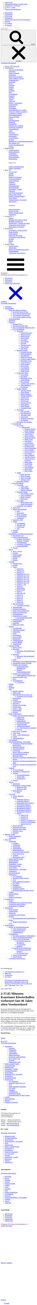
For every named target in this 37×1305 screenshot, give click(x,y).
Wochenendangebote (15, 115)
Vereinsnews (13, 201)
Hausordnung (13, 159)
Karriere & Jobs (14, 211)
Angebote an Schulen (15, 113)
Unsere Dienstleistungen (16, 145)
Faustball (11, 85)
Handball (11, 91)
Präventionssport (14, 120)
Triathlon (11, 98)
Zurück (3, 1038)
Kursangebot (13, 124)
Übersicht (12, 133)
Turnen (11, 99)
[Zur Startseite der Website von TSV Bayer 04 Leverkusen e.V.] (14, 275)
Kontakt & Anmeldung (16, 127)
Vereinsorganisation (15, 179)
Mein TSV (4, 1041)
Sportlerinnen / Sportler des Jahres (19, 223)
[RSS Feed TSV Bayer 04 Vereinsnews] (17, 19)
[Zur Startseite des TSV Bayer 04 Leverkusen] (12, 66)
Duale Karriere (13, 232)
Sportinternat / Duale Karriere (18, 230)
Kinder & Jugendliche (15, 77)
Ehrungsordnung (14, 157)
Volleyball (12, 101)
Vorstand (11, 182)
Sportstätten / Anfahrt (15, 189)
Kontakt (9, 25)
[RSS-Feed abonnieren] (12, 283)
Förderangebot (13, 234)
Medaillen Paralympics (16, 221)
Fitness (11, 119)
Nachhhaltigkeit (14, 251)
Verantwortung (13, 246)
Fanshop (9, 23)
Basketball (12, 82)
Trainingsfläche (13, 134)
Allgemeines (12, 248)
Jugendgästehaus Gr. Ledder (17, 110)
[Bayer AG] (9, 2)
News (10, 242)
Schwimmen (12, 108)
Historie (11, 175)
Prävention (12, 71)
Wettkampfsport (14, 80)
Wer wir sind (13, 172)
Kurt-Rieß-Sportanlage (16, 193)
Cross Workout (13, 138)
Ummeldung (12, 153)
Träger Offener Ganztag (16, 78)
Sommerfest (12, 214)
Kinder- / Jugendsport (15, 103)
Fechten (11, 87)
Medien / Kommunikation (17, 196)
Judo (10, 92)
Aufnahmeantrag (14, 150)
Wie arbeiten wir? (14, 143)
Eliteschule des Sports (15, 235)
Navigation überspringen (8, 63)
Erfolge (11, 218)
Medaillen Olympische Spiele (18, 220)
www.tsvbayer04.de (13, 1125)
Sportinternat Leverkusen (16, 227)
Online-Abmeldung (15, 168)
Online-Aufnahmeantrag (16, 166)
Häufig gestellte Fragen (16, 213)
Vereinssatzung (13, 155)
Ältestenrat (12, 184)
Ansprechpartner (14, 180)
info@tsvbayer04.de (12, 1123)
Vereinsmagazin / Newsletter (17, 200)
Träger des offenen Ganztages (18, 112)
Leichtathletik (13, 94)
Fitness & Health (14, 73)
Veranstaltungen (14, 129)
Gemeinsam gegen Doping (17, 225)
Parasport (12, 96)
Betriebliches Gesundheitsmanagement (21, 141)
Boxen (11, 84)
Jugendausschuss (14, 186)
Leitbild (11, 173)
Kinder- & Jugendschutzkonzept (19, 249)
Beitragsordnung (14, 152)
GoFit (10, 131)
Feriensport (12, 75)
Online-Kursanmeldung (16, 70)
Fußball (11, 89)
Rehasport (12, 122)
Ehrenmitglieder (14, 187)
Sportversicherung (14, 209)
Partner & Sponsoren (15, 177)
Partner (11, 241)
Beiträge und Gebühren (16, 126)
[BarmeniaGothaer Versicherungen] (16, 4)
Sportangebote (13, 105)
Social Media (13, 198)
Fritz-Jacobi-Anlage (15, 194)
